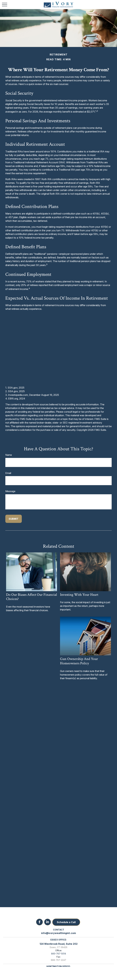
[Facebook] (39, 922)
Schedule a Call (66, 922)
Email (8, 473)
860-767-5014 (58, 953)
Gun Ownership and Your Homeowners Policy (79, 661)
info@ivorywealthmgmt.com (58, 933)
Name (8, 454)
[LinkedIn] (47, 922)
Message (10, 491)
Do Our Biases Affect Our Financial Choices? (31, 596)
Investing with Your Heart (79, 594)
